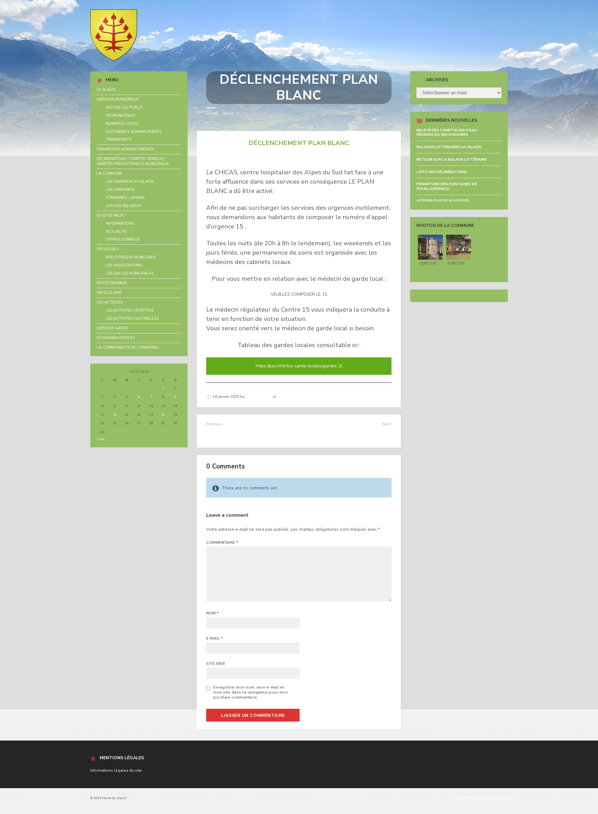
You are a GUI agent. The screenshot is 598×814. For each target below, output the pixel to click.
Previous (214, 424)
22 (163, 414)
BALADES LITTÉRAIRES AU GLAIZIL (449, 146)
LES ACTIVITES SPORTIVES (130, 310)
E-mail (214, 638)
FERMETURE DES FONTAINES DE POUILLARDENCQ (446, 186)
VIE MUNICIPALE (120, 115)
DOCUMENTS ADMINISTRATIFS (134, 131)
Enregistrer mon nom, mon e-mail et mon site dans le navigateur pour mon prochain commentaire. (250, 692)
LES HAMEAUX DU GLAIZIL (130, 181)
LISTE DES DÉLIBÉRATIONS (441, 171)
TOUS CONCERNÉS (368, 430)
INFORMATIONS (120, 223)
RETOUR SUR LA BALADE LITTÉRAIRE (451, 159)
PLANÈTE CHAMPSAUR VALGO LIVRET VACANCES (243, 433)
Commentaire (222, 542)
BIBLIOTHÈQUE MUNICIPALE (131, 257)
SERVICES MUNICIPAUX (118, 99)
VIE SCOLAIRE (109, 292)
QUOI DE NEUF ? (111, 215)
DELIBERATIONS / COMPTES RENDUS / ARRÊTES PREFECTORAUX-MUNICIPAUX (133, 161)
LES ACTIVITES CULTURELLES (132, 318)
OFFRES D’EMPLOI (122, 239)
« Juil (101, 438)
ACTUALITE (116, 231)
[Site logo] (113, 59)
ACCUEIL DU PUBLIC (124, 107)
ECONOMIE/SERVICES (116, 337)
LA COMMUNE (109, 173)
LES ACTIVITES (110, 302)
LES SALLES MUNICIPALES (130, 273)
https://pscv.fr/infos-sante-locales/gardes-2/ (299, 366)
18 (114, 414)
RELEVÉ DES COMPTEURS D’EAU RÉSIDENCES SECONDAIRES (446, 132)
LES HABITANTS (120, 189)
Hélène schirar (258, 396)
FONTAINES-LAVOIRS (125, 197)
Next (387, 424)
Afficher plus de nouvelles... (444, 200)
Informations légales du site (116, 770)
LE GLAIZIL (106, 89)
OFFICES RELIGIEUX (123, 205)
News (228, 113)
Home (211, 113)
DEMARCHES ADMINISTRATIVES (125, 149)
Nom (212, 613)
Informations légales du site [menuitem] (482, 797)
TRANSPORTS (118, 139)
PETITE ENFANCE (112, 282)
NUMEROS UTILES (122, 123)
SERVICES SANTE (112, 328)
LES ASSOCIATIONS (124, 265)
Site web (215, 663)
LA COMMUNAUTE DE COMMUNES (128, 347)
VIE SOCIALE (108, 249)
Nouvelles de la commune (301, 396)
